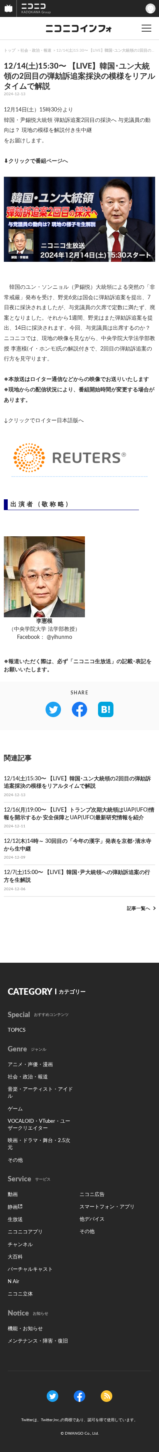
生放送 (15, 1219)
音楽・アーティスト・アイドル (40, 1093)
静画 (13, 1207)
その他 (15, 1160)
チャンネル (20, 1244)
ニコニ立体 (20, 1294)
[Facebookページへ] (79, 1396)
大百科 (15, 1257)
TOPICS (16, 1030)
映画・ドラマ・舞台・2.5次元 (39, 1144)
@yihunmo (59, 637)
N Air (13, 1281)
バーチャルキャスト (30, 1269)
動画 (13, 1194)
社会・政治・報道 (35, 50)
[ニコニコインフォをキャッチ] (106, 1396)
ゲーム (15, 1109)
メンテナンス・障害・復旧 (38, 1341)
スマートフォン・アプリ (107, 1206)
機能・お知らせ (25, 1328)
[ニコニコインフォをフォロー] (52, 1396)
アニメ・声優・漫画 (30, 1064)
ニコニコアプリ (25, 1232)
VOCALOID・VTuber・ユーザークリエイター (39, 1125)
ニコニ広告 (92, 1194)
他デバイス (92, 1219)
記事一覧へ (138, 908)
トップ (9, 50)
